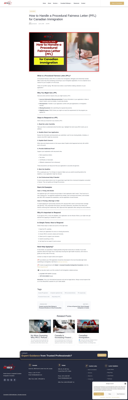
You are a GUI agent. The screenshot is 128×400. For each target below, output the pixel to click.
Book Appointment (43, 267)
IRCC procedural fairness (70, 292)
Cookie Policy (102, 397)
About (49, 3)
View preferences (121, 394)
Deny (110, 394)
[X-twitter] (11, 379)
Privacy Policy (108, 397)
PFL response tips (81, 292)
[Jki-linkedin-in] (8, 379)
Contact (83, 3)
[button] (125, 383)
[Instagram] (4, 379)
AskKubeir (32, 11)
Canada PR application (43, 292)
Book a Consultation (117, 3)
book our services (62, 262)
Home (44, 3)
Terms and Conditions (115, 397)
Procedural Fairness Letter (44, 296)
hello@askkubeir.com (37, 374)
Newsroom (76, 3)
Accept (98, 394)
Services (55, 3)
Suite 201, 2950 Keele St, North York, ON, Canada (40, 368)
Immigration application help (56, 292)
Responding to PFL (56, 296)
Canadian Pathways (66, 3)
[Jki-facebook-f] (14, 379)
